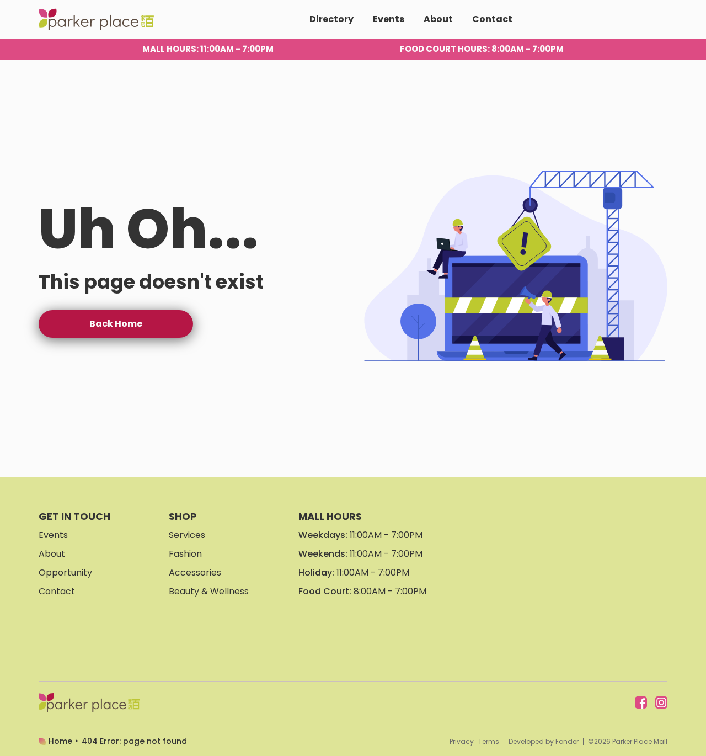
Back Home (115, 323)
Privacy (462, 741)
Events (388, 19)
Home (60, 741)
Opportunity (65, 572)
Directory (331, 19)
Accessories (195, 572)
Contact (492, 19)
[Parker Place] (96, 19)
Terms (488, 741)
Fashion (185, 553)
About (438, 19)
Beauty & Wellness (209, 591)
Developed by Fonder (544, 741)
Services (187, 535)
